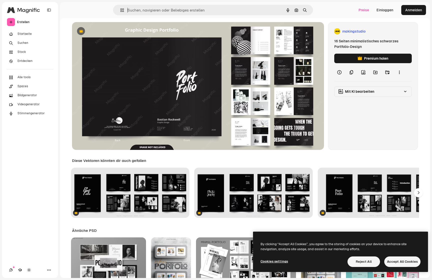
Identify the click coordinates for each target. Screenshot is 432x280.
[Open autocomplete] (120, 10)
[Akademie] (20, 270)
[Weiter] (418, 193)
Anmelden (413, 10)
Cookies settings (274, 261)
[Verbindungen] (11, 270)
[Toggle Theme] (29, 270)
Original (104, 31)
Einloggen (384, 10)
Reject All (364, 261)
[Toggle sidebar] (49, 10)
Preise (363, 10)
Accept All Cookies (402, 261)
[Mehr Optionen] (399, 72)
